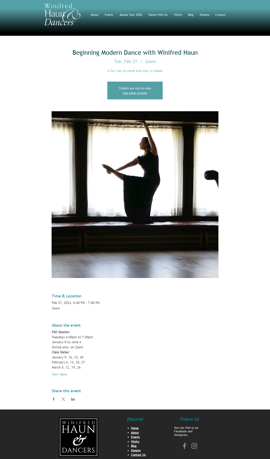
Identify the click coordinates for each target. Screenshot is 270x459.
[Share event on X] (63, 399)
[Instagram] (194, 446)
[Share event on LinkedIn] (73, 399)
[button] (158, 15)
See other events (135, 93)
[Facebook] (184, 446)
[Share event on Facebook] (54, 399)
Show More (59, 374)
